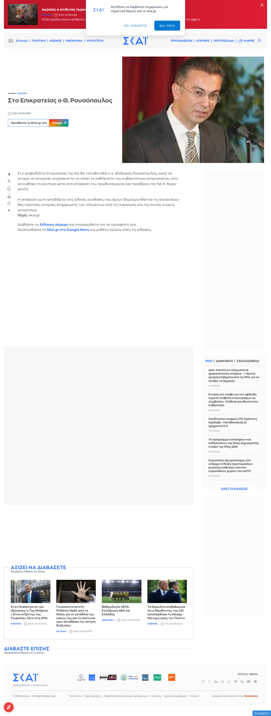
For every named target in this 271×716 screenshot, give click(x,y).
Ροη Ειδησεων (181, 40)
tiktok (229, 681)
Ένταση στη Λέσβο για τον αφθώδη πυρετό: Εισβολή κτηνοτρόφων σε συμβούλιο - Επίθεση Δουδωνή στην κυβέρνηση (233, 400)
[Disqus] (99, 292)
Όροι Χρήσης (93, 696)
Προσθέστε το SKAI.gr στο (36, 122)
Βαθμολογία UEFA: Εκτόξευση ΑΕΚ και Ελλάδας (116, 610)
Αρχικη (12, 93)
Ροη (209, 361)
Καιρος (249, 40)
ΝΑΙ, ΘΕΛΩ (167, 26)
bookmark (9, 202)
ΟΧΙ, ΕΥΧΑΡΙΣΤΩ (135, 26)
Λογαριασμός (259, 40)
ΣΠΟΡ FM (107, 677)
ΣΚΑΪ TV (81, 677)
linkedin (216, 681)
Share (8, 210)
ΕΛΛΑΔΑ (22, 40)
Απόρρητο (262, 713)
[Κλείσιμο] (262, 5)
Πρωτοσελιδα (223, 40)
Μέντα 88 (157, 677)
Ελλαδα (47, 15)
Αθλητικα (108, 620)
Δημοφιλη (224, 361)
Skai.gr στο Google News (68, 229)
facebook (9, 174)
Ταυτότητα (75, 696)
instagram (222, 681)
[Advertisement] (100, 536)
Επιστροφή (261, 702)
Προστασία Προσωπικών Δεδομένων (126, 696)
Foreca (194, 696)
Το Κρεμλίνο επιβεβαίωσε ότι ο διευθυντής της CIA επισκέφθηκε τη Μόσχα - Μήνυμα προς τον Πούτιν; (166, 612)
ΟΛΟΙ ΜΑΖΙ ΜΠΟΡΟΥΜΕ (126, 679)
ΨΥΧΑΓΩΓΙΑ (95, 40)
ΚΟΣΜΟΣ (55, 40)
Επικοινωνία (40, 685)
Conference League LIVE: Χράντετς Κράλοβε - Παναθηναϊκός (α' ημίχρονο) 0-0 (233, 422)
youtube (249, 681)
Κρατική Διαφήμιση (175, 696)
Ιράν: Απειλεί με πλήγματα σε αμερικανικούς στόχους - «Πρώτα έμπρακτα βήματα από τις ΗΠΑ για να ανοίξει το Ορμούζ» (234, 375)
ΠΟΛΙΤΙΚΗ (38, 40)
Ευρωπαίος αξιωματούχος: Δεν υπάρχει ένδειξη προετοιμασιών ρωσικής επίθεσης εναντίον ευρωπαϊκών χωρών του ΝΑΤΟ (231, 466)
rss (242, 681)
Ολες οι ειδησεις (234, 489)
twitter (9, 181)
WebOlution (251, 696)
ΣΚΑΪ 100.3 (92, 677)
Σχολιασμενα (248, 361)
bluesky (235, 681)
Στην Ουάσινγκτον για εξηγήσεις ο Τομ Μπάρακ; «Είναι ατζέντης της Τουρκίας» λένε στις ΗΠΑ (29, 612)
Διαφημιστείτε (21, 685)
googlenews (255, 681)
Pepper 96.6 (145, 677)
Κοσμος (16, 624)
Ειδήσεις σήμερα (54, 224)
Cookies (156, 696)
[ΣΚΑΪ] (135, 40)
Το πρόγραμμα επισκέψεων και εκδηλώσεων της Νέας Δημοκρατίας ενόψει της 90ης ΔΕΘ (234, 443)
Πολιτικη (22, 93)
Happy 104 (171, 677)
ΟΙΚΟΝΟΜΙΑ (74, 40)
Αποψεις (202, 40)
